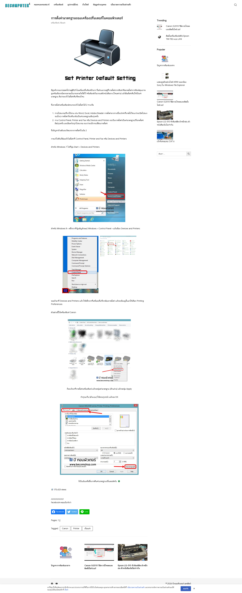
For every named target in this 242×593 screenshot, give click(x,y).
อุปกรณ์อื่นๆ (73, 4)
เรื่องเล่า (62, 23)
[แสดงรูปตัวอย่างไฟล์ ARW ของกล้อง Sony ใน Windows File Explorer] (165, 72)
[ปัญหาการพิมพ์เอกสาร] (165, 55)
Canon (65, 528)
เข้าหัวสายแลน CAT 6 (165, 141)
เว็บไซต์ (85, 4)
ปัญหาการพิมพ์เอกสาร (60, 565)
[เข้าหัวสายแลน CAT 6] (165, 131)
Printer (76, 528)
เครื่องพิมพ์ (58, 4)
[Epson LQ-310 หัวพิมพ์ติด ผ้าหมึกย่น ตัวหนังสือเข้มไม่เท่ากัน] (165, 111)
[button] (158, 17)
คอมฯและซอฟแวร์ (41, 4)
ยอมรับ (185, 588)
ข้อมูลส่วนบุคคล (99, 4)
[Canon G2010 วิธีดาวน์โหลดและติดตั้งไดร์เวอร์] (165, 92)
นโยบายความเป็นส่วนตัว (121, 4)
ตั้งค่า (66, 590)
